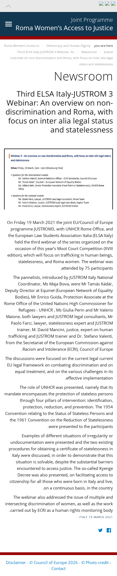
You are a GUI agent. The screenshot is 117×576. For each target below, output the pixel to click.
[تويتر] (100, 530)
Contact (58, 568)
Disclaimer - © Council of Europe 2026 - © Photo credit (58, 562)
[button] (58, 6)
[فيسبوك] (108, 530)
